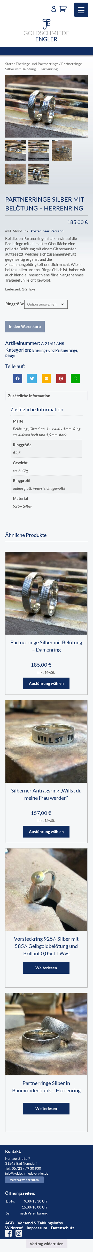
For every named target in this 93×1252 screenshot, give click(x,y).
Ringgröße (14, 303)
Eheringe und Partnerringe (37, 63)
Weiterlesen (46, 967)
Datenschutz (62, 1227)
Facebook (8, 1233)
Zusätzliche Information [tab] (29, 395)
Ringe (10, 356)
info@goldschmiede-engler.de (26, 1173)
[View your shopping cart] (64, 9)
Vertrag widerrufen (24, 1180)
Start (9, 63)
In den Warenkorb (25, 326)
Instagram (19, 1233)
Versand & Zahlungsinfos (40, 1222)
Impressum (37, 1227)
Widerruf (14, 1227)
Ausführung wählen (46, 683)
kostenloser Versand (47, 231)
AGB (9, 1222)
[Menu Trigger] (81, 10)
